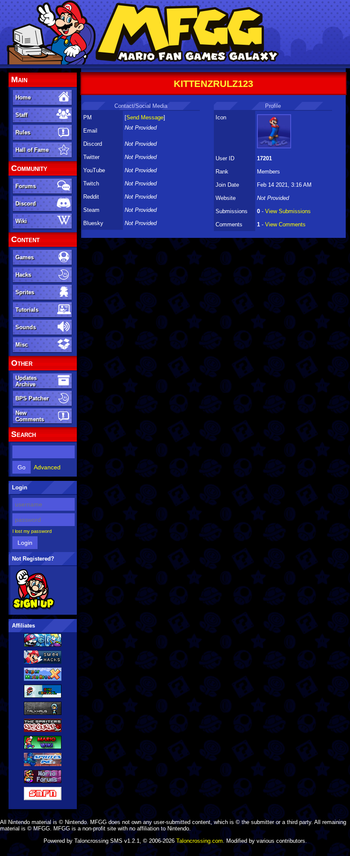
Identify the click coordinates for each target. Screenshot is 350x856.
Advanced (47, 467)
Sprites (24, 292)
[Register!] (33, 608)
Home (23, 97)
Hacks (23, 275)
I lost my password (32, 531)
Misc (21, 344)
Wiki (21, 221)
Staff (21, 115)
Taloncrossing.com (199, 841)
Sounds (25, 327)
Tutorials (26, 310)
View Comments (285, 224)
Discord (25, 203)
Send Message (144, 117)
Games (24, 257)
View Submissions (288, 211)
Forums (25, 186)
